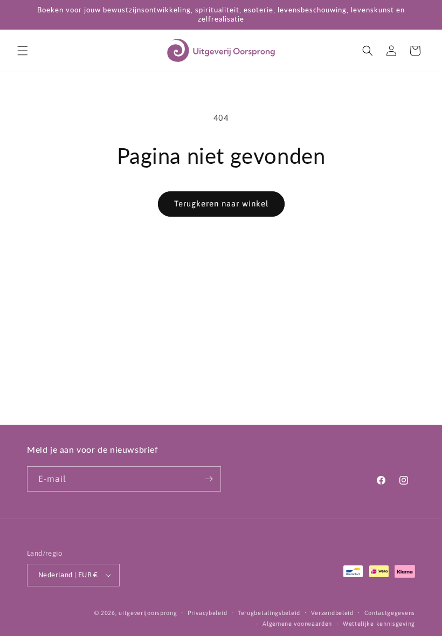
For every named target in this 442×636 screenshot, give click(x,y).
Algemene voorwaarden (297, 623)
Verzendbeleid (332, 613)
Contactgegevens (390, 613)
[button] (22, 51)
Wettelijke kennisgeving (379, 623)
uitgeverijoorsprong (148, 613)
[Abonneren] (208, 479)
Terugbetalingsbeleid (269, 613)
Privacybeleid (207, 613)
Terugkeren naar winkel (221, 203)
